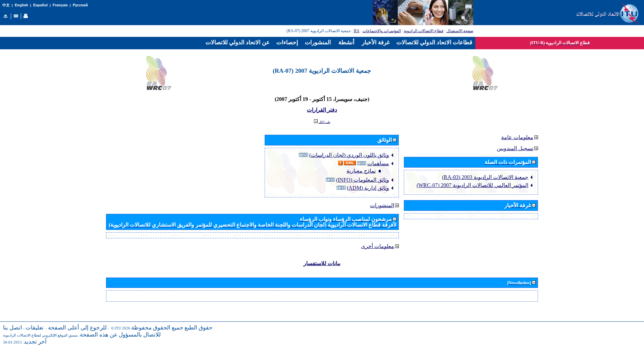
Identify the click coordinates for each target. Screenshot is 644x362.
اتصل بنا (12, 327)
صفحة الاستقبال (459, 30)
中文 (6, 5)
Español (40, 5)
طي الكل (324, 122)
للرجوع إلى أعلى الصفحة (77, 327)
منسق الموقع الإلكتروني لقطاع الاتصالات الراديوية (40, 335)
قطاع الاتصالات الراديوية (423, 30)
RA (357, 30)
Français (60, 5)
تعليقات (34, 327)
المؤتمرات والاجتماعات (382, 30)
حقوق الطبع (198, 327)
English (21, 5)
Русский (80, 5)
